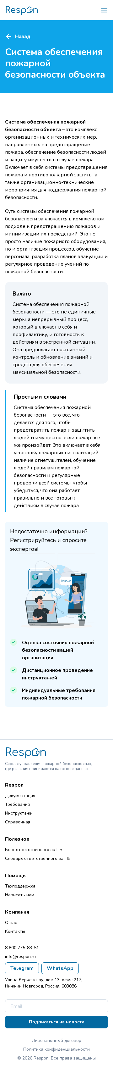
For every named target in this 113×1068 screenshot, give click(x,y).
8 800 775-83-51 (22, 948)
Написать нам (19, 895)
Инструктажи (19, 813)
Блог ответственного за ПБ (33, 850)
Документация (20, 796)
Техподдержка (20, 886)
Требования (17, 804)
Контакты (15, 931)
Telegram (22, 968)
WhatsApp (60, 968)
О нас (11, 923)
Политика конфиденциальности (56, 1049)
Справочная (17, 822)
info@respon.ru (20, 957)
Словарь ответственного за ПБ (38, 858)
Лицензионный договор (56, 1040)
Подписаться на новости (56, 1022)
